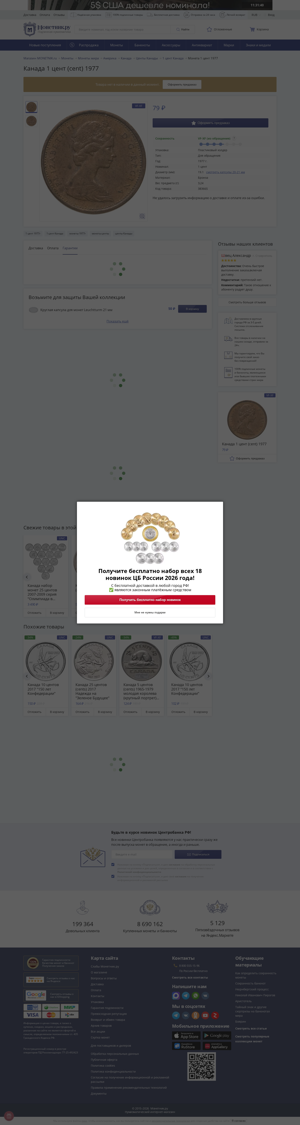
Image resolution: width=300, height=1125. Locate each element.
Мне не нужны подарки (150, 612)
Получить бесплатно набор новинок (150, 600)
